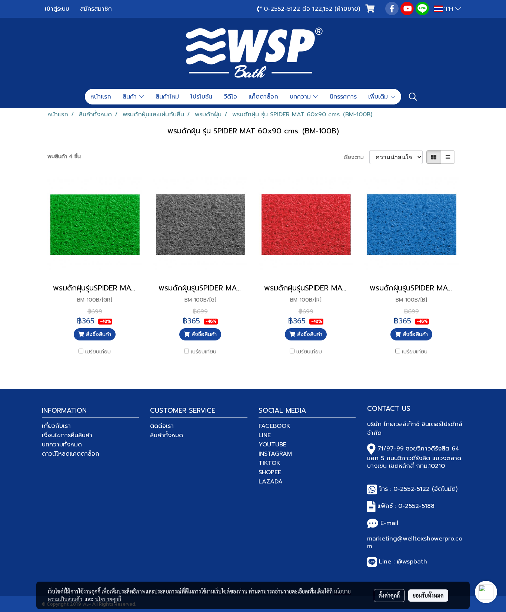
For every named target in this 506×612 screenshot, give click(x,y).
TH (449, 9)
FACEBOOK (274, 426)
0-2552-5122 (411, 489)
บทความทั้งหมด (62, 444)
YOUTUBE (272, 444)
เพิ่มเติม (379, 96)
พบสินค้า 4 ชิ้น (64, 156)
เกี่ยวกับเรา (56, 426)
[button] (413, 97)
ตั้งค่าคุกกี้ (389, 595)
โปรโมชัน (201, 96)
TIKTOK (269, 463)
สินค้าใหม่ (167, 96)
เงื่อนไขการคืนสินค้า (67, 435)
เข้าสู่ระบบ (57, 8)
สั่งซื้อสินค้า (97, 334)
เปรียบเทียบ (98, 352)
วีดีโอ (230, 96)
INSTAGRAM (275, 453)
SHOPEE (270, 472)
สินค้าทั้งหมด (166, 435)
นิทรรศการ (343, 96)
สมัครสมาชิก (96, 8)
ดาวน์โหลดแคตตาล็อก (70, 453)
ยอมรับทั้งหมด (428, 595)
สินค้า (131, 96)
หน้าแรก (100, 96)
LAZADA (271, 481)
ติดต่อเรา (162, 426)
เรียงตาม (356, 157)
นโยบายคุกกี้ (108, 599)
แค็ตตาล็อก (263, 96)
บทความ (301, 96)
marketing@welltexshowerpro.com (414, 542)
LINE (265, 435)
